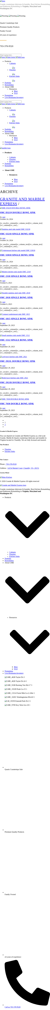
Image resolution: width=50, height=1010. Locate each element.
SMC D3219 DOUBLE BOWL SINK (17, 212)
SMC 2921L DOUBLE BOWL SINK (17, 361)
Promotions (9, 671)
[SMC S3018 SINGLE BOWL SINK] (17, 250)
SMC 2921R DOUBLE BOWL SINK (17, 382)
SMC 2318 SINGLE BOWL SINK (16, 276)
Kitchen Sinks (10, 451)
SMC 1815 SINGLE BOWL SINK (16, 318)
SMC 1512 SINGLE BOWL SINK (16, 340)
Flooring (8, 449)
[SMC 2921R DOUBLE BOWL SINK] (14, 378)
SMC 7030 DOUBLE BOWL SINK (17, 403)
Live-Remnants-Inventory (14, 673)
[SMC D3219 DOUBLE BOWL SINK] (15, 208)
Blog (16, 667)
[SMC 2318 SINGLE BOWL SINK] (15, 272)
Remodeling (9, 561)
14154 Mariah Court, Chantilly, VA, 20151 (23, 468)
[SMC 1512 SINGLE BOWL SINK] (15, 335)
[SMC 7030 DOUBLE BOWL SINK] (14, 399)
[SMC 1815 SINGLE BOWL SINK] (15, 314)
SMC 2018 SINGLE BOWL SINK (16, 297)
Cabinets (12, 552)
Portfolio (8, 558)
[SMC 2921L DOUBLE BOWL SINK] (13, 357)
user (3, 217)
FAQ (16, 669)
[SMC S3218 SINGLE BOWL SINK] (15, 229)
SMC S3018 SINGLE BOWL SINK (17, 255)
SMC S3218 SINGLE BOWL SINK (17, 234)
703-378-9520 (11, 464)
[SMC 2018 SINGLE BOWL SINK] (15, 293)
